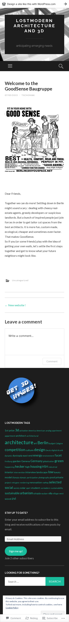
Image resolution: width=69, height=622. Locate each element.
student (35, 487)
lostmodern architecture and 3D (34, 25)
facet (58, 455)
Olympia (15, 477)
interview (30, 472)
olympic (23, 477)
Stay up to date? (16, 512)
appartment (10, 436)
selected (55, 482)
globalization (48, 461)
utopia (37, 493)
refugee (15, 482)
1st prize (10, 430)
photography (43, 477)
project (8, 482)
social (9, 488)
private (59, 477)
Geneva (25, 461)
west (61, 493)
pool (52, 477)
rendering (24, 482)
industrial (52, 467)
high (27, 466)
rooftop (45, 482)
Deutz (48, 450)
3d (17, 430)
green (59, 461)
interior (9, 472)
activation (23, 430)
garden (17, 461)
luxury (57, 472)
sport (28, 488)
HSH (45, 466)
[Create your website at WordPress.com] (34, 4)
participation (32, 477)
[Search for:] (34, 581)
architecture (19, 442)
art (35, 443)
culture (30, 450)
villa (50, 493)
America (32, 430)
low (50, 472)
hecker (20, 466)
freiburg (8, 461)
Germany (36, 461)
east (25, 455)
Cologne (59, 443)
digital (54, 450)
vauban (44, 493)
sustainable (12, 493)
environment (48, 456)
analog (48, 430)
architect (21, 435)
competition (15, 449)
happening (10, 467)
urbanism (26, 493)
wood (8, 498)
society (16, 488)
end (30, 455)
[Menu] (10, 66)
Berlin (43, 442)
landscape (42, 472)
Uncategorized (20, 280)
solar (22, 487)
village (56, 493)
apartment (57, 430)
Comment (52, 361)
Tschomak (28, 95)
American (40, 430)
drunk (60, 450)
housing (36, 466)
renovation (36, 482)
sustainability (57, 488)
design (39, 449)
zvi (14, 498)
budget (52, 443)
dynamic (8, 456)
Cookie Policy (12, 607)
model (8, 477)
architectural (32, 436)
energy (37, 455)
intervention (19, 472)
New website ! (15, 305)
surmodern (45, 488)
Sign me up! (16, 551)
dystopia (17, 455)
